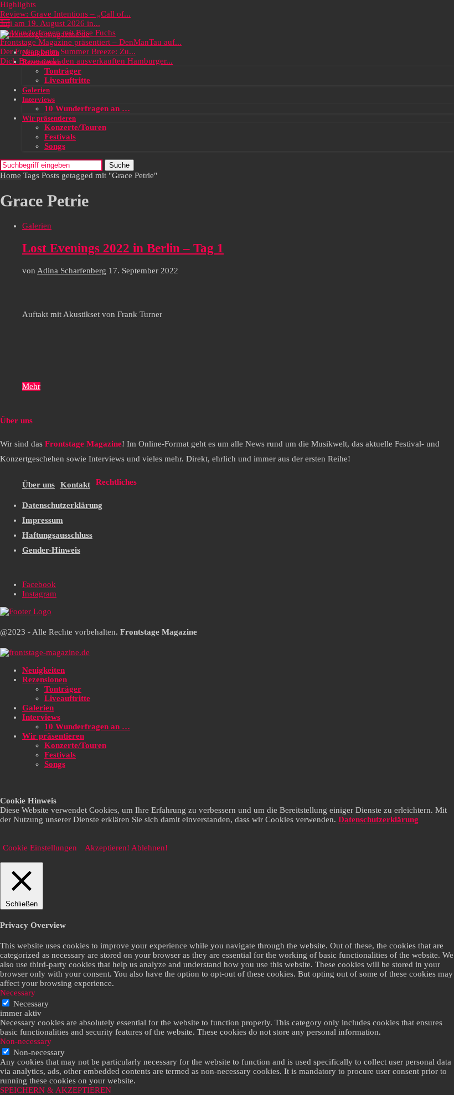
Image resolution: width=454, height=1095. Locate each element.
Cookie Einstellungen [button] (40, 847)
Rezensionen (41, 62)
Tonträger (62, 70)
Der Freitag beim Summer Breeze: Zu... (68, 51)
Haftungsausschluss (57, 535)
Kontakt (75, 484)
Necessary (31, 1003)
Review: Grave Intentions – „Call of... (65, 13)
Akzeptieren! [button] (107, 847)
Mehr (31, 386)
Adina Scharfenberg (71, 270)
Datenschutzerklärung (62, 505)
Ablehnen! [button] (149, 847)
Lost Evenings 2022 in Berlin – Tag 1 (123, 248)
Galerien (36, 90)
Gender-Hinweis (51, 550)
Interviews (38, 99)
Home (10, 175)
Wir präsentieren (49, 118)
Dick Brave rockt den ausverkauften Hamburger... (86, 60)
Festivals (60, 136)
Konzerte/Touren (75, 127)
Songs (54, 146)
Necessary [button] (17, 992)
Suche (119, 165)
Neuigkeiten (40, 52)
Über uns (38, 484)
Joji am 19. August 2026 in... (50, 23)
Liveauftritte (67, 80)
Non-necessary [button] (25, 1041)
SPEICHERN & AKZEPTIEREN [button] (55, 1090)
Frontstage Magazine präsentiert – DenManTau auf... (91, 42)
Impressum (42, 520)
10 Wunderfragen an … (87, 108)
